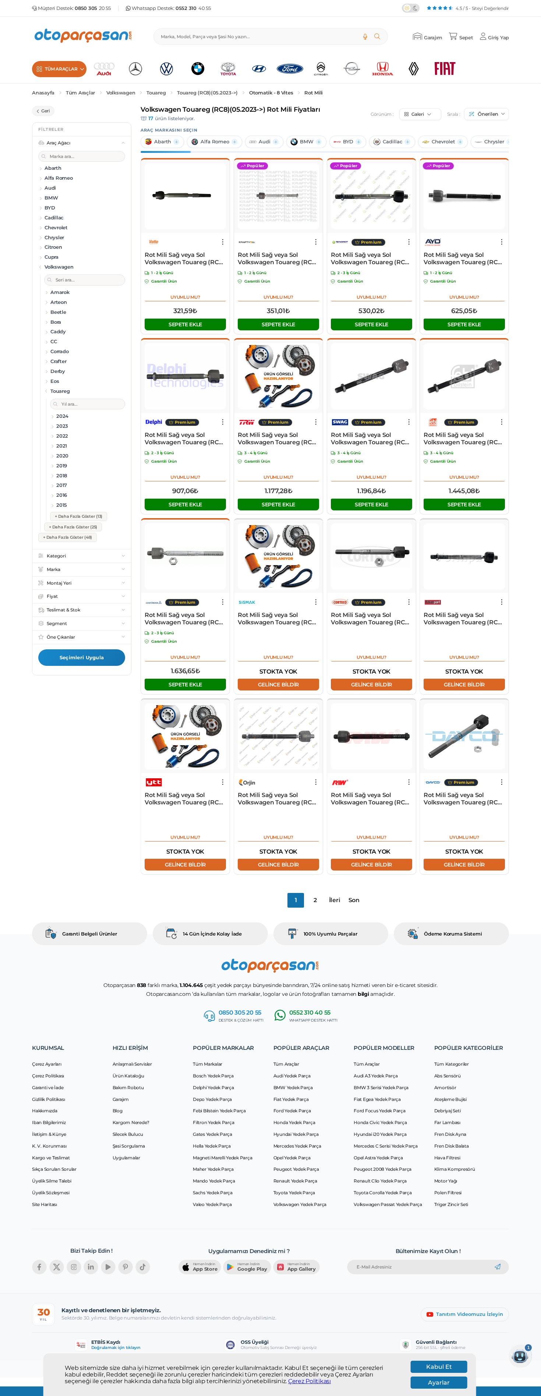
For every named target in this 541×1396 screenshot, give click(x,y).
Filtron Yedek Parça (213, 1122)
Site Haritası (44, 1204)
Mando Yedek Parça (214, 1181)
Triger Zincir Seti (451, 1204)
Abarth (162, 141)
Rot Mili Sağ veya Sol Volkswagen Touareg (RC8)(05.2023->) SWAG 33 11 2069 (371, 438)
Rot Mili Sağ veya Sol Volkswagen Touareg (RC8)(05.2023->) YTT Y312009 (184, 799)
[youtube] (108, 1267)
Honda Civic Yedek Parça (380, 1122)
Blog (118, 1110)
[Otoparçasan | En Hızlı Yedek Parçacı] (83, 36)
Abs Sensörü (447, 1076)
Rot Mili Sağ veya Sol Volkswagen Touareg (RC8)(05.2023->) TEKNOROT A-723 (370, 258)
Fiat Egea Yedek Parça (377, 1099)
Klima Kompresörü (454, 1169)
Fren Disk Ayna (450, 1134)
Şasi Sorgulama (129, 1146)
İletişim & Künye (49, 1134)
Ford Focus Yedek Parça (380, 1110)
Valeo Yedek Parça (212, 1204)
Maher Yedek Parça (213, 1169)
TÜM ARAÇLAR (61, 69)
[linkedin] (91, 1267)
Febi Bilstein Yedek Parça (219, 1110)
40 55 (193, 8)
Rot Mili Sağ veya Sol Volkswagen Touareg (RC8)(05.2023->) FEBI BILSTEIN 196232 (463, 438)
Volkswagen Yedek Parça (300, 1204)
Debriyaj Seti (447, 1110)
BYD (348, 141)
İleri (334, 900)
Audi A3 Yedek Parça (375, 1076)
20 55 (93, 8)
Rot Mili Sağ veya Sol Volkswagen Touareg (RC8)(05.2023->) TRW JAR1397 (277, 438)
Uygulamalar (126, 1157)
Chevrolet (443, 141)
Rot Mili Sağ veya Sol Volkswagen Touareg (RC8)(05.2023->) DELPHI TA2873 (184, 438)
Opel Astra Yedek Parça (378, 1157)
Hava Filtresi (447, 1157)
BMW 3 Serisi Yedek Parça (381, 1087)
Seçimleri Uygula (82, 657)
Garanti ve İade (47, 1087)
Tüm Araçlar (80, 93)
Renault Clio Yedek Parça (380, 1181)
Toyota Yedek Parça (294, 1192)
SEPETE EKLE (185, 324)
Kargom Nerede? (131, 1122)
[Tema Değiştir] (411, 8)
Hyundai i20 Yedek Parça (380, 1134)
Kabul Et (439, 1366)
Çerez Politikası (309, 1381)
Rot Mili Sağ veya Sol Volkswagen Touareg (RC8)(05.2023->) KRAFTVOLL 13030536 (277, 258)
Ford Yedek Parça (292, 1110)
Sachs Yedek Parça (213, 1192)
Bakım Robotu (128, 1087)
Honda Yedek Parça (294, 1122)
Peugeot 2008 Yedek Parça (382, 1169)
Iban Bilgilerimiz (49, 1122)
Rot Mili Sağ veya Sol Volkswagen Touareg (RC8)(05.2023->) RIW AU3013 (370, 799)
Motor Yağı (445, 1181)
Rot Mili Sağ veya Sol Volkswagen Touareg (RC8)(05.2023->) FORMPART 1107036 (463, 618)
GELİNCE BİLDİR (278, 684)
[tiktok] (142, 1267)
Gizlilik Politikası (48, 1099)
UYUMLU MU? (185, 297)
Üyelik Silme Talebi (51, 1181)
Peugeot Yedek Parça (296, 1169)
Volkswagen (120, 93)
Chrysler (494, 141)
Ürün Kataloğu (128, 1076)
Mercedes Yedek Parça (297, 1146)
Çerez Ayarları (46, 1064)
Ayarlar (439, 1382)
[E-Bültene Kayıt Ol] (497, 1267)
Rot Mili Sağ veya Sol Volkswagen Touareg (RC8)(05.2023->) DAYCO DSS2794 (463, 799)
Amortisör (445, 1087)
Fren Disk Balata (451, 1146)
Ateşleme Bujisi (450, 1099)
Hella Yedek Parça (212, 1146)
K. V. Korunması (49, 1146)
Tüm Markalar (207, 1064)
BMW (307, 141)
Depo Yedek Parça (212, 1099)
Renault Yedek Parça (295, 1181)
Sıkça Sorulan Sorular (54, 1169)
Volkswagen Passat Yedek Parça (388, 1204)
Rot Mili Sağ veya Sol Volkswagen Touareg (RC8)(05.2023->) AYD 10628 (463, 258)
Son (354, 900)
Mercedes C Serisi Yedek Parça (386, 1146)
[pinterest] (125, 1267)
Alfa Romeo (215, 141)
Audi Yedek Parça (292, 1076)
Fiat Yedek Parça (291, 1099)
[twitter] (56, 1267)
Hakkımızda (44, 1110)
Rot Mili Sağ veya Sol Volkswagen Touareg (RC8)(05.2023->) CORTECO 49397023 (370, 618)
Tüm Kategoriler (451, 1064)
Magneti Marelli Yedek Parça (222, 1157)
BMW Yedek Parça (293, 1087)
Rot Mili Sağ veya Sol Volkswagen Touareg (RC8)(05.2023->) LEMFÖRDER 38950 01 (184, 618)
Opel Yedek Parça (292, 1157)
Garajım (121, 1099)
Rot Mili (313, 93)
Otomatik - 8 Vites (271, 93)
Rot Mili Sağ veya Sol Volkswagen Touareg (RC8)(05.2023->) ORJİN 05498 (277, 799)
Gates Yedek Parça (212, 1134)
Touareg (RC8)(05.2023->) (207, 93)
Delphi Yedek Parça (213, 1087)
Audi (264, 141)
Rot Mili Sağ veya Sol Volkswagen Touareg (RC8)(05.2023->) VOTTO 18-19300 (185, 258)
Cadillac (392, 141)
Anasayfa (43, 93)
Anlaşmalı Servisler (132, 1064)
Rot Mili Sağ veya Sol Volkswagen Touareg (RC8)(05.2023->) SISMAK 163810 (277, 618)
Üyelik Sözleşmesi (51, 1192)
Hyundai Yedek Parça (296, 1134)
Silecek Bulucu (128, 1134)
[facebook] (39, 1267)
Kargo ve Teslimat (51, 1157)
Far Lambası (447, 1122)
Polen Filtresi (448, 1192)
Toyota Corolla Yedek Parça (383, 1192)
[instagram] (74, 1267)
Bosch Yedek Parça (213, 1076)
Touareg (156, 93)
